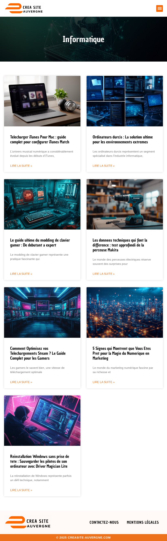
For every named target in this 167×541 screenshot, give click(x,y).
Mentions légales (143, 522)
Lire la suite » (21, 165)
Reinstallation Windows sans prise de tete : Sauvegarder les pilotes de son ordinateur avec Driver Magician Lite (39, 461)
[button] (159, 8)
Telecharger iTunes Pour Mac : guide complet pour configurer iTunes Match (39, 139)
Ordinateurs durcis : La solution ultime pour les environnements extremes (123, 139)
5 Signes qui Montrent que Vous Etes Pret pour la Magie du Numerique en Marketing (122, 353)
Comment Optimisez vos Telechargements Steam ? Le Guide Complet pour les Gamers (38, 353)
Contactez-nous (104, 522)
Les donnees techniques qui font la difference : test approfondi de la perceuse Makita (120, 245)
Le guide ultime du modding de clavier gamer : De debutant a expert (40, 242)
